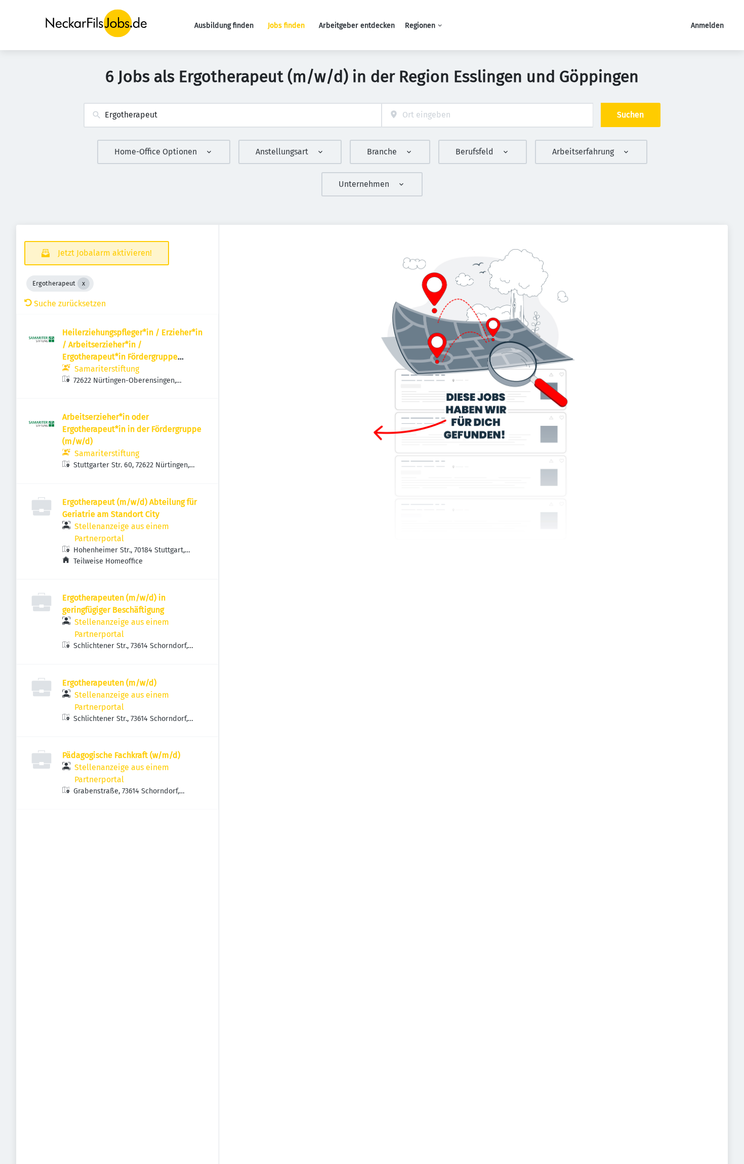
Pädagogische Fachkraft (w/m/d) (121, 755)
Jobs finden (286, 25)
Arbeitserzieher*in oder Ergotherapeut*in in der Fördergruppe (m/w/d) (131, 429)
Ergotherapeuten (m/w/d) (109, 683)
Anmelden (707, 25)
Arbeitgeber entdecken (357, 25)
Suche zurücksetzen (70, 303)
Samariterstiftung (106, 369)
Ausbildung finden (224, 25)
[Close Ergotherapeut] (83, 283)
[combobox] (233, 115)
